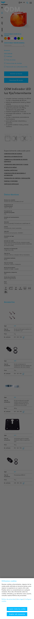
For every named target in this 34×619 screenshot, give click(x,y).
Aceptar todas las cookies (17, 609)
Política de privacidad (9, 599)
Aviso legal (20, 599)
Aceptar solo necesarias (17, 614)
